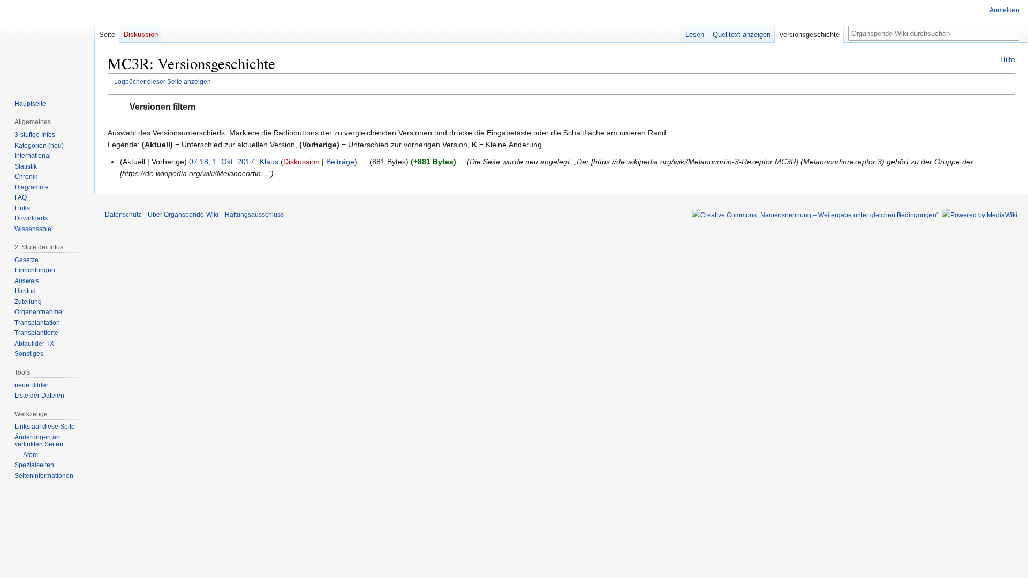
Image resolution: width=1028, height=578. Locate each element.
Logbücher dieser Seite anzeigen (162, 81)
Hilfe (1007, 59)
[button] (561, 107)
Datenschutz (123, 214)
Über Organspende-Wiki (183, 214)
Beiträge (340, 161)
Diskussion (301, 161)
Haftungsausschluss (254, 214)
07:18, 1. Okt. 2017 (221, 161)
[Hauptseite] (47, 43)
